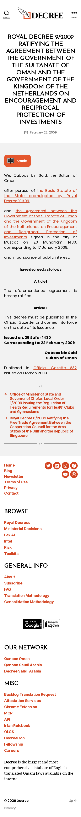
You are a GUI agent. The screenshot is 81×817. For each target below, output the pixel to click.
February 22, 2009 (43, 132)
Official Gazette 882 (55, 367)
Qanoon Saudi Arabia (23, 665)
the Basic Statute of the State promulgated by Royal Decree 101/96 (40, 195)
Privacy (11, 487)
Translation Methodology (26, 595)
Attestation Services (22, 700)
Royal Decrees (17, 522)
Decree (22, 800)
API (7, 719)
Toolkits (11, 553)
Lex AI (9, 535)
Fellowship (13, 744)
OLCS (9, 732)
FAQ (7, 589)
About (9, 577)
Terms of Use (15, 482)
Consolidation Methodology (29, 602)
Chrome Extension (20, 707)
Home (9, 465)
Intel (8, 541)
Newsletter (13, 476)
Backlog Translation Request (30, 694)
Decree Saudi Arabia (22, 671)
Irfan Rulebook (17, 725)
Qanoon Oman (17, 659)
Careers (11, 750)
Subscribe (13, 583)
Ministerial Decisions (22, 529)
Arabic (22, 161)
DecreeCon (14, 738)
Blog (8, 471)
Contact (11, 493)
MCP (8, 713)
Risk (8, 547)
